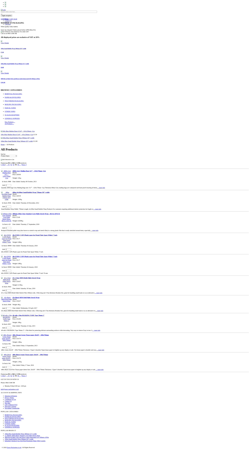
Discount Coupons (10, 406)
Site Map (7, 403)
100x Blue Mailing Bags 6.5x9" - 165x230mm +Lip (17, 134)
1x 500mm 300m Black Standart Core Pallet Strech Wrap (22, 435)
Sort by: (3, 154)
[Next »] (24, 165)
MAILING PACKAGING (13, 104)
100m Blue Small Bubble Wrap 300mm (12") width (21, 434)
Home (3, 144)
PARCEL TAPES (10, 108)
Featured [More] (7, 128)
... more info (101, 188)
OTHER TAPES (10, 111)
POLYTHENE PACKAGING (14, 101)
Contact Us (8, 21)
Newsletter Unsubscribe (12, 408)
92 (11, 165)
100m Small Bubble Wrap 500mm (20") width (19, 439)
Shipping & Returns (11, 396)
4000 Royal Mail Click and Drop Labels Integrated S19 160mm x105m (27, 437)
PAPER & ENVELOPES (13, 97)
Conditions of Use (10, 399)
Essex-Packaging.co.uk (14, 447)
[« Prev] (3, 165)
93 (13, 165)
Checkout (8, 24)
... (7, 165)
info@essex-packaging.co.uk (10, 389)
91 (9, 165)
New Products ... (10, 122)
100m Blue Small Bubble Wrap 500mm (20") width (17, 141)
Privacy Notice (9, 398)
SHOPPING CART (9, 19)
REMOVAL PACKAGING (13, 94)
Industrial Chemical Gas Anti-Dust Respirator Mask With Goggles (25, 441)
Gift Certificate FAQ (11, 405)
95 (18, 165)
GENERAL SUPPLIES (12, 118)
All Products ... (9, 124)
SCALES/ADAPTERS (12, 115)
